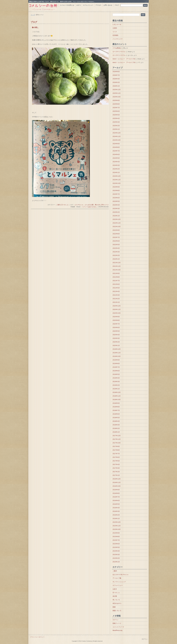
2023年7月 (116, 194)
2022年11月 (117, 223)
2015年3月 (116, 554)
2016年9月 (116, 490)
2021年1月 (116, 302)
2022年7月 (116, 237)
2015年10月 (117, 529)
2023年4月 (116, 205)
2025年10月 (117, 97)
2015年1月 (116, 562)
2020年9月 (116, 317)
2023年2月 (116, 212)
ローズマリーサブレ (119, 52)
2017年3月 (116, 468)
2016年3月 (116, 511)
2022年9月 (116, 230)
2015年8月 (116, 536)
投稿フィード (117, 623)
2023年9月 (116, 187)
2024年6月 (116, 154)
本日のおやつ (117, 603)
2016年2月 (116, 515)
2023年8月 (116, 190)
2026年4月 (116, 79)
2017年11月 (117, 439)
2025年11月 (117, 93)
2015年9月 (116, 533)
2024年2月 (116, 169)
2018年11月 (117, 396)
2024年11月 (117, 136)
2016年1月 (116, 518)
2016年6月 (116, 500)
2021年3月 (116, 295)
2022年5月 (116, 244)
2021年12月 (117, 262)
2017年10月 (117, 443)
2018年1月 (116, 432)
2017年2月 (116, 472)
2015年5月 (116, 547)
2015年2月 (116, 558)
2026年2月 (116, 82)
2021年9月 (116, 273)
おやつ (78, 5)
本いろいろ (116, 600)
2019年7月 (116, 367)
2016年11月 (117, 482)
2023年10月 (117, 183)
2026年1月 (116, 86)
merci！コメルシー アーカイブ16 (124, 59)
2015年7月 (116, 540)
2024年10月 (117, 140)
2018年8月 (116, 407)
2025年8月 (116, 104)
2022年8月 (116, 234)
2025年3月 (116, 122)
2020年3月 (116, 338)
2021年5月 (116, 288)
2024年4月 (116, 162)
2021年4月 (116, 291)
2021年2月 (116, 299)
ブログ (117, 5)
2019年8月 (116, 363)
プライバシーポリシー (37, 637)
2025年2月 (116, 126)
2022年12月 (117, 219)
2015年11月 (117, 526)
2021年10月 (117, 270)
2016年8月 (116, 493)
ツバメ (115, 32)
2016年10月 (117, 486)
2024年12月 (117, 133)
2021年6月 (116, 284)
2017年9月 (116, 446)
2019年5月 (116, 374)
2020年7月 (116, 324)
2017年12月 (117, 436)
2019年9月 (116, 360)
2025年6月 (116, 111)
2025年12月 (117, 89)
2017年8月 (116, 450)
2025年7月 (116, 107)
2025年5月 (116, 115)
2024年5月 (116, 158)
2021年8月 (116, 277)
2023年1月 (116, 216)
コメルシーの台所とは (67, 5)
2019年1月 (116, 389)
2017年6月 (116, 457)
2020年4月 (116, 335)
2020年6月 (116, 327)
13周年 (115, 28)
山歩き (115, 589)
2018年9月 (116, 403)
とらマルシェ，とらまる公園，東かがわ (88, 205)
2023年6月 (116, 198)
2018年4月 (116, 421)
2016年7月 (116, 497)
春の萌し (35, 27)
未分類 (115, 596)
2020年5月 (116, 331)
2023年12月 (117, 176)
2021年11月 (117, 266)
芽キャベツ (105, 205)
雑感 (114, 607)
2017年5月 (116, 461)
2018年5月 (116, 417)
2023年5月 (116, 201)
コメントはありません (89, 207)
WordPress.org (117, 630)
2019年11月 (117, 353)
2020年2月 (116, 342)
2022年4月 (116, 248)
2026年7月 (116, 75)
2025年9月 (116, 100)
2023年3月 (116, 208)
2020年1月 (116, 345)
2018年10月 (117, 399)
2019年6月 (116, 371)
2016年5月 (116, 504)
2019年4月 (116, 378)
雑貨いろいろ (117, 610)
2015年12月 (117, 522)
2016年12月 (117, 479)
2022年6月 (116, 241)
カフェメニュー (88, 5)
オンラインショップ (119, 582)
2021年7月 (116, 281)
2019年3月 (116, 381)
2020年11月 (117, 309)
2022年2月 (116, 255)
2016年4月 (116, 508)
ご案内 (58, 205)
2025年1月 (116, 129)
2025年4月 (116, 118)
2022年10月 (117, 226)
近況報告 (115, 35)
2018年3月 (116, 425)
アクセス (98, 5)
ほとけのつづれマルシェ (120, 574)
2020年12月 (117, 306)
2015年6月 (116, 544)
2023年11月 (117, 180)
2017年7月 (116, 454)
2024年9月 (116, 144)
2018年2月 (116, 428)
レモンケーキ (117, 24)
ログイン (115, 620)
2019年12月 (117, 349)
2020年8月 (116, 320)
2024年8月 (116, 147)
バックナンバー (118, 39)
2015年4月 (116, 551)
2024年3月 (116, 165)
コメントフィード (118, 627)
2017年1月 (116, 475)
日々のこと (65, 205)
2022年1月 (116, 259)
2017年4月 (116, 464)
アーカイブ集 (117, 578)
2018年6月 (116, 414)
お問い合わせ (108, 5)
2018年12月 (117, 392)
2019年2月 (116, 385)
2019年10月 (117, 356)
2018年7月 (116, 410)
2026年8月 (116, 71)
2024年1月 (116, 172)
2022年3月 (116, 252)
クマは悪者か (117, 48)
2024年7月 (116, 151)
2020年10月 (117, 313)
